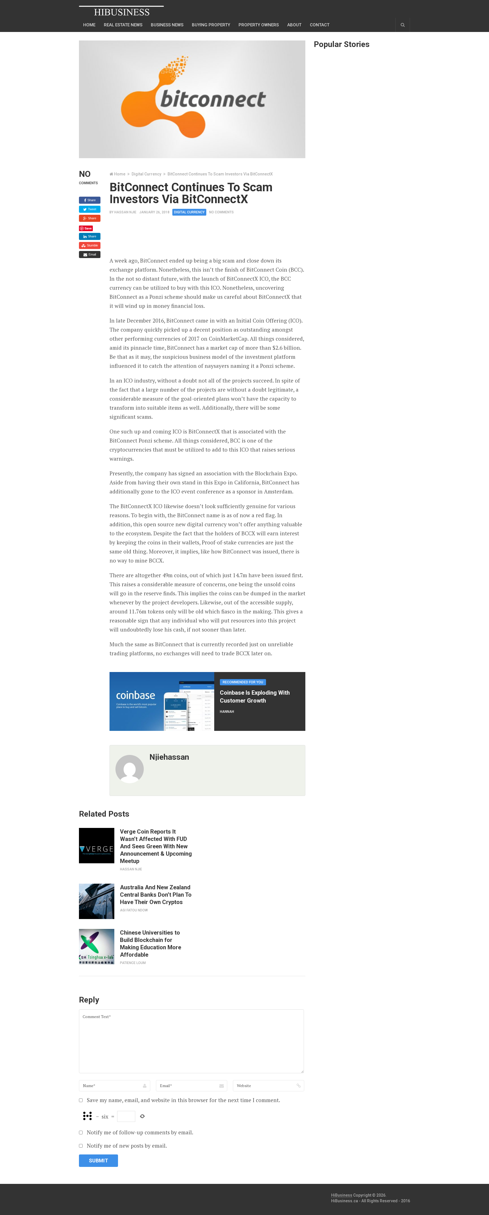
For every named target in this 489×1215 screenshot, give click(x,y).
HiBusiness (341, 1195)
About (294, 24)
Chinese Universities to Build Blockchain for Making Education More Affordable (150, 943)
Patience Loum (133, 963)
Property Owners (259, 24)
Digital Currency (146, 174)
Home (89, 24)
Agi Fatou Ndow (134, 910)
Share (91, 200)
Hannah (227, 712)
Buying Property (211, 24)
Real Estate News (123, 24)
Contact (319, 24)
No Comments (221, 212)
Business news (167, 24)
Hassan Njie (125, 212)
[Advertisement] (213, 238)
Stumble (92, 245)
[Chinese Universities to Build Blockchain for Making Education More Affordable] (96, 946)
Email (92, 254)
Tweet (91, 209)
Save (88, 228)
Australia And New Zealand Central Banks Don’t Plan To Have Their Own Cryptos (156, 894)
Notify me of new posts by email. (127, 1145)
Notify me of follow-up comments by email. (140, 1132)
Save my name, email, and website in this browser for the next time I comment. (183, 1100)
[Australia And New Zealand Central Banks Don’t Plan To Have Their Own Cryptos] (96, 901)
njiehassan (169, 757)
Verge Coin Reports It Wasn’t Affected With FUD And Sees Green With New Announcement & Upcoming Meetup (156, 846)
